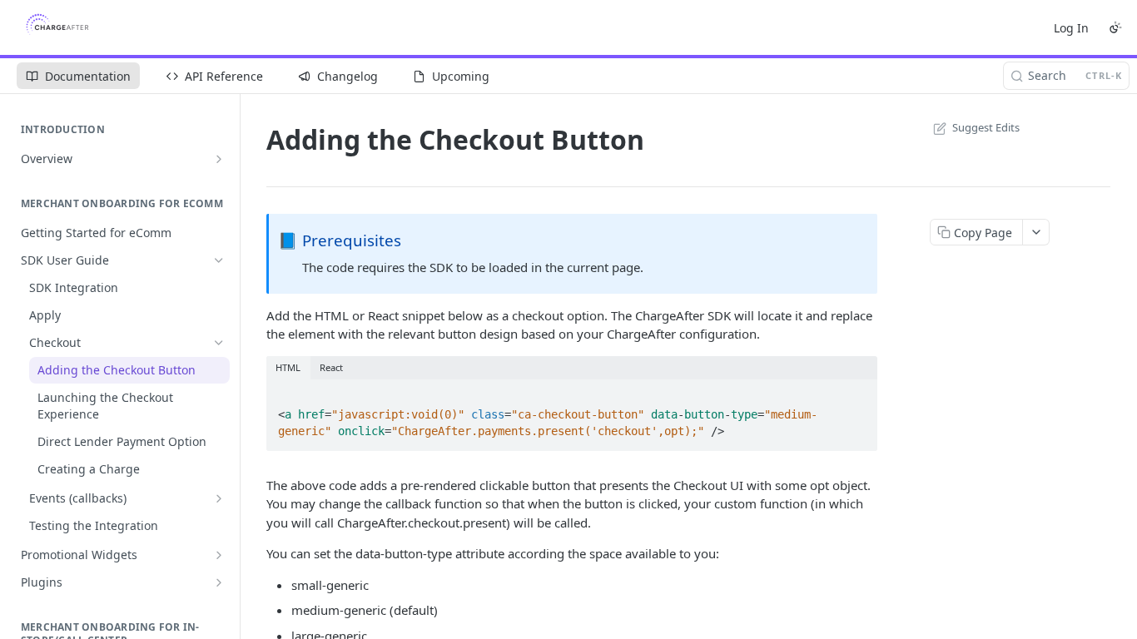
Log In (1071, 28)
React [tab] (331, 367)
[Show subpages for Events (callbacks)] (219, 498)
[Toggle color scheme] (1115, 27)
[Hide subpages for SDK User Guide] (219, 260)
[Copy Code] (857, 393)
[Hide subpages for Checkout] (219, 342)
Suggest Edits (986, 127)
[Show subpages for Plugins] (219, 582)
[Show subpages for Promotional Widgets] (219, 555)
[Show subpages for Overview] (219, 159)
